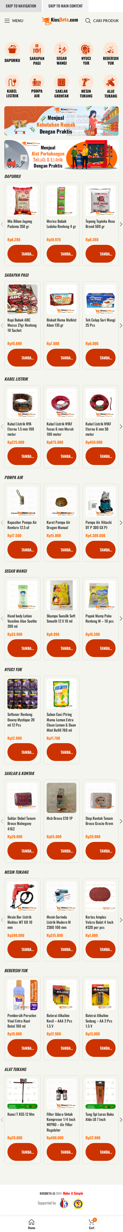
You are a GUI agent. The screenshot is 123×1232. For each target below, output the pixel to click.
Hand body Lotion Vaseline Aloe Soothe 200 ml (22, 621)
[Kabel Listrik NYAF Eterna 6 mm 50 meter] (101, 403)
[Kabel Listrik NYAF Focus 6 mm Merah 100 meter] (62, 403)
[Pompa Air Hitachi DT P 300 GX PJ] (101, 502)
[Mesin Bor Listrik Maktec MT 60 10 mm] (22, 897)
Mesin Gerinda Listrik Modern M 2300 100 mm (59, 922)
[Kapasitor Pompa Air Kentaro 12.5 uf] (22, 502)
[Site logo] (60, 20)
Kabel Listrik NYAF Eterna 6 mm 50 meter (98, 429)
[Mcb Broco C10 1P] (62, 798)
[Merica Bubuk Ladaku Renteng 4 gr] (62, 201)
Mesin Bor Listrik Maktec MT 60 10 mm (19, 922)
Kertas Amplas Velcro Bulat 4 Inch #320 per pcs (99, 922)
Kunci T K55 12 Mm (20, 1114)
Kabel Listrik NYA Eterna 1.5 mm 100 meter (20, 429)
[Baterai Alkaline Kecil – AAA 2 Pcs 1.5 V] (62, 995)
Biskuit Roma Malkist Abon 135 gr (61, 322)
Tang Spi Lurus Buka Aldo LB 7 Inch (100, 1116)
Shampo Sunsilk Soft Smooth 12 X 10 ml (61, 618)
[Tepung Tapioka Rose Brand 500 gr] (101, 201)
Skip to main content (65, 6)
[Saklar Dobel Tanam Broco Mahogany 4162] (22, 798)
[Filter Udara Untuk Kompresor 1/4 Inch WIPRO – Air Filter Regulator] (62, 1094)
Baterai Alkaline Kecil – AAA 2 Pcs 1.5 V (59, 1020)
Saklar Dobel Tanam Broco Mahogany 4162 (21, 823)
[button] (22, 254)
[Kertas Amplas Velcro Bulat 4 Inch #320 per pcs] (101, 897)
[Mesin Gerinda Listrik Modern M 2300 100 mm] (62, 897)
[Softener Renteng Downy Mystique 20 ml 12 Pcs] (22, 694)
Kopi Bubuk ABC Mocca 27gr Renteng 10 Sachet (22, 325)
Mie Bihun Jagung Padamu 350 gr (19, 223)
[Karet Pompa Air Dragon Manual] (62, 502)
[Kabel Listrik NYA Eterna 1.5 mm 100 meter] (22, 403)
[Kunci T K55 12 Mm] (22, 1094)
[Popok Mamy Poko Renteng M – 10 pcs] (101, 595)
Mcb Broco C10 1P (60, 818)
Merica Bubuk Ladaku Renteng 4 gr (61, 223)
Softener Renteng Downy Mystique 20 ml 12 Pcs (21, 719)
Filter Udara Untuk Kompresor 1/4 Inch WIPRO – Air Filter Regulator (61, 1122)
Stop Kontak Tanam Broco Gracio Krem (99, 820)
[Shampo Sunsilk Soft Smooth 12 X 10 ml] (62, 595)
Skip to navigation (21, 6)
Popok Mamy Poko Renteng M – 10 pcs (100, 618)
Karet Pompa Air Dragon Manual (58, 524)
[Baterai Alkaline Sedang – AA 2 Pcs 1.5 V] (101, 995)
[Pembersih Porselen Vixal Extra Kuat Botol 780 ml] (22, 995)
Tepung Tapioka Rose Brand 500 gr (100, 223)
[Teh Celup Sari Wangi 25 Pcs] (101, 299)
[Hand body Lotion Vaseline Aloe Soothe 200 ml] (22, 595)
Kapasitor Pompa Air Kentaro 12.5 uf (22, 524)
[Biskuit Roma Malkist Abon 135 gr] (62, 299)
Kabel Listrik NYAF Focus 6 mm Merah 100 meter (60, 429)
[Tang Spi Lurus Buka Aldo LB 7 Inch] (101, 1094)
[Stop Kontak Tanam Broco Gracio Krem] (101, 798)
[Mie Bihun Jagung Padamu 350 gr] (22, 201)
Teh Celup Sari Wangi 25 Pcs (100, 322)
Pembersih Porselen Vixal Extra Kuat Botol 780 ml (21, 1020)
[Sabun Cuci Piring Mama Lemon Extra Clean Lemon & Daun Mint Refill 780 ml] (62, 694)
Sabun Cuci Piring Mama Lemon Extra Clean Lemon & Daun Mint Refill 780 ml (61, 722)
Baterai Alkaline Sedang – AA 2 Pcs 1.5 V (99, 1020)
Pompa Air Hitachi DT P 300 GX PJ (99, 524)
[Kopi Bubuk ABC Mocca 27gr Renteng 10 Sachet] (22, 299)
